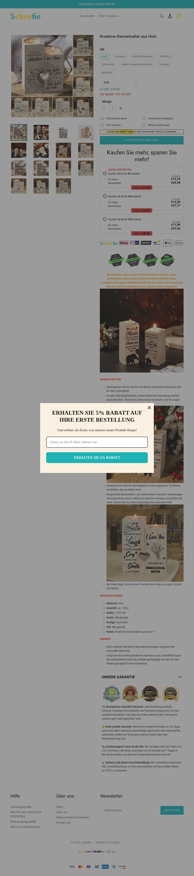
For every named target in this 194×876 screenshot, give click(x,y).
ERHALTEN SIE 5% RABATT (97, 457)
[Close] (149, 407)
